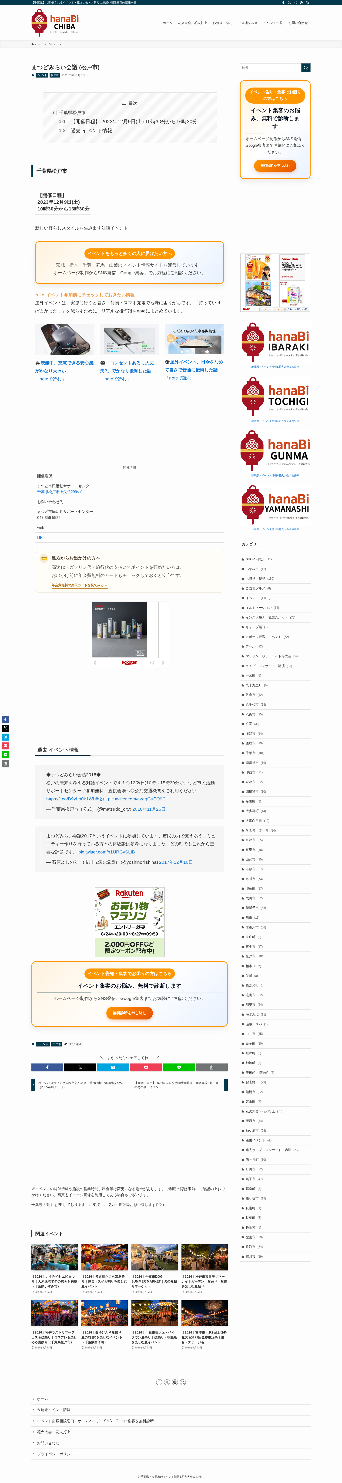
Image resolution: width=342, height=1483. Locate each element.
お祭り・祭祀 (260, 578)
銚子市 (254, 1179)
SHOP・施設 (259, 559)
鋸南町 (253, 1189)
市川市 (254, 879)
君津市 (254, 782)
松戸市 (55, 75)
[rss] (301, 2)
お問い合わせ (48, 1443)
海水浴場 (256, 1014)
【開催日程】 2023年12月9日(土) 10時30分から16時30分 (134, 121)
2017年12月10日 (176, 862)
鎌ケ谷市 (256, 1198)
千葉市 (255, 753)
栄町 (252, 976)
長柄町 (253, 1217)
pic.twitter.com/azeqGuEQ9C (137, 798)
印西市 (254, 772)
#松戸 (101, 798)
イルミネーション (262, 607)
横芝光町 (255, 985)
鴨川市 (254, 1256)
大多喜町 (256, 811)
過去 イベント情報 (91, 130)
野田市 (254, 1169)
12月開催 (75, 1044)
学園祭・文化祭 (261, 830)
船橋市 (254, 1092)
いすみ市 (256, 569)
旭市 (252, 917)
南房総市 (256, 763)
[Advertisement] (130, 424)
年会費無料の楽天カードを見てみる (78, 585)
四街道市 (256, 791)
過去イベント (259, 1140)
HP (40, 537)
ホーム (42, 1399)
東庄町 (253, 937)
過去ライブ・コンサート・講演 (272, 1150)
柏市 (253, 966)
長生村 (253, 1227)
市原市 (254, 869)
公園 (252, 724)
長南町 (253, 1208)
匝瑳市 (254, 743)
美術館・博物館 (260, 1072)
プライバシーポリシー (55, 1454)
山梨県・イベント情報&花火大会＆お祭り (275, 529)
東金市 (254, 946)
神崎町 (253, 1063)
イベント (42, 75)
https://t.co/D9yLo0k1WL (70, 798)
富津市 (254, 840)
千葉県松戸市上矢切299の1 (60, 492)
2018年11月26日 (149, 809)
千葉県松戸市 (72, 112)
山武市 (254, 859)
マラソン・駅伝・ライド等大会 (272, 656)
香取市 (254, 1247)
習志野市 (256, 1082)
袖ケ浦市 (256, 1130)
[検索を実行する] (306, 67)
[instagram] (295, 2)
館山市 (254, 1237)
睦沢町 (253, 1053)
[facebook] (283, 2)
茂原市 (254, 1121)
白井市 (254, 1034)
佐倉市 (254, 695)
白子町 (254, 1043)
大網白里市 (257, 821)
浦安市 (254, 1004)
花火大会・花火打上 (264, 1111)
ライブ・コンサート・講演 (269, 666)
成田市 (254, 898)
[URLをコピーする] (212, 1067)
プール (254, 646)
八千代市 (256, 704)
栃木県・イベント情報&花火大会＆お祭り (275, 421)
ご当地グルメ (258, 588)
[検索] (308, 2)
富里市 (254, 850)
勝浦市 (254, 733)
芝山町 (253, 1101)
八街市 (254, 714)
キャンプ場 (257, 627)
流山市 (254, 995)
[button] (47, 1067)
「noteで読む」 (50, 378)
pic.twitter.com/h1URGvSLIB (106, 852)
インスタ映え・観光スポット (270, 617)
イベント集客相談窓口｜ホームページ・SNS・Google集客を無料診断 (95, 1421)
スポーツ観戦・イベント (267, 637)
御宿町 (254, 888)
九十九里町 (257, 685)
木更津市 (256, 927)
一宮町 (253, 675)
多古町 (253, 801)
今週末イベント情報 (53, 1410)
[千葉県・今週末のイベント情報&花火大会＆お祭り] (55, 23)
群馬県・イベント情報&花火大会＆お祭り (275, 475)
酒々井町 (256, 1159)
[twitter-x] (289, 2)
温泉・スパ (257, 1024)
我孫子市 (256, 908)
